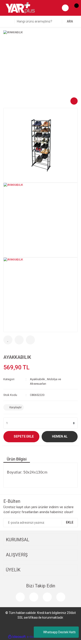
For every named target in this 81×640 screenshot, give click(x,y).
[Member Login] (65, 7)
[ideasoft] (17, 637)
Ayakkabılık (37, 379)
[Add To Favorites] (7, 339)
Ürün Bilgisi (17, 459)
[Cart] (74, 7)
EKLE (69, 522)
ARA (70, 21)
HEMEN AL (60, 436)
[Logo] (20, 7)
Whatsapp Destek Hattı (59, 632)
